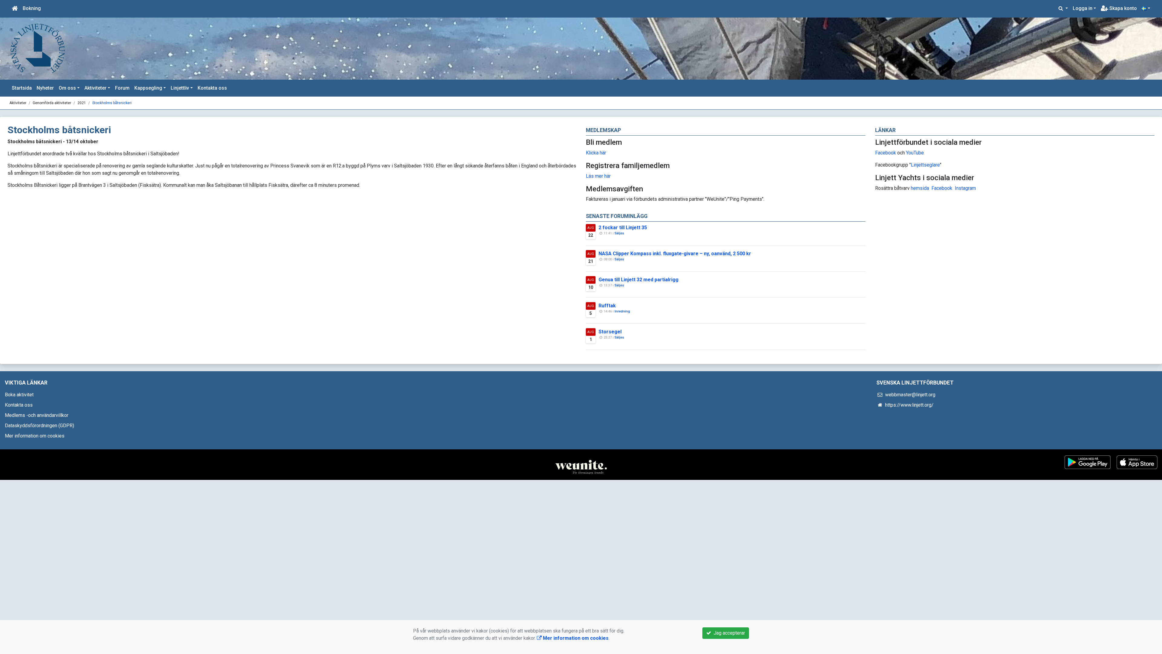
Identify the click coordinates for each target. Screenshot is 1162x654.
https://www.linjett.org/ (909, 405)
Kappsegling (148, 88)
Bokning (32, 8)
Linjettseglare (925, 165)
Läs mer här (598, 176)
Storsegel (610, 332)
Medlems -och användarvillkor (36, 415)
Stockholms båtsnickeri (112, 103)
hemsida (920, 188)
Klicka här (596, 153)
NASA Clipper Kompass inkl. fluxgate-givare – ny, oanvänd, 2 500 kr (675, 253)
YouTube (915, 153)
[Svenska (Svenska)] (1146, 8)
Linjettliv (180, 88)
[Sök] (1063, 8)
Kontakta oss (212, 88)
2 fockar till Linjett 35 (623, 227)
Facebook (885, 153)
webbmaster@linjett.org (910, 395)
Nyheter (45, 88)
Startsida (22, 88)
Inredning (622, 311)
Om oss (67, 88)
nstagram (966, 188)
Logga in (1082, 8)
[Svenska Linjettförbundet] (38, 48)
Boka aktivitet (19, 395)
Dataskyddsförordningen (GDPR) (39, 425)
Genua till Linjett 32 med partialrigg (638, 279)
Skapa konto (1122, 8)
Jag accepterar (728, 633)
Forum (122, 88)
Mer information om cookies (34, 436)
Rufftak (607, 306)
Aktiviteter (95, 88)
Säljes (619, 233)
